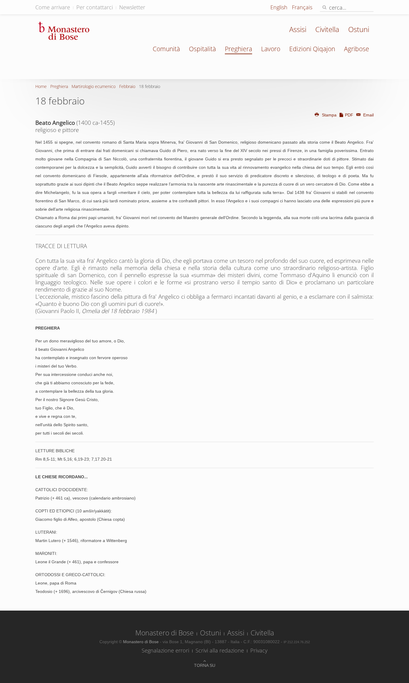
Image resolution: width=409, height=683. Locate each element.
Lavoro (270, 49)
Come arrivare (52, 7)
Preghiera (238, 49)
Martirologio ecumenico (94, 86)
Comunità (166, 49)
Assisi (297, 29)
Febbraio (127, 86)
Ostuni (358, 29)
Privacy (258, 650)
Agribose (356, 49)
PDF (349, 115)
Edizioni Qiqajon (312, 49)
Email (368, 115)
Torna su (204, 665)
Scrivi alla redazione (220, 650)
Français (302, 7)
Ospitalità (202, 49)
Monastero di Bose (164, 633)
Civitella (327, 29)
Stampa (329, 115)
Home (41, 86)
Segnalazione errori (165, 650)
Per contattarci (94, 7)
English (279, 7)
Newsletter (132, 7)
